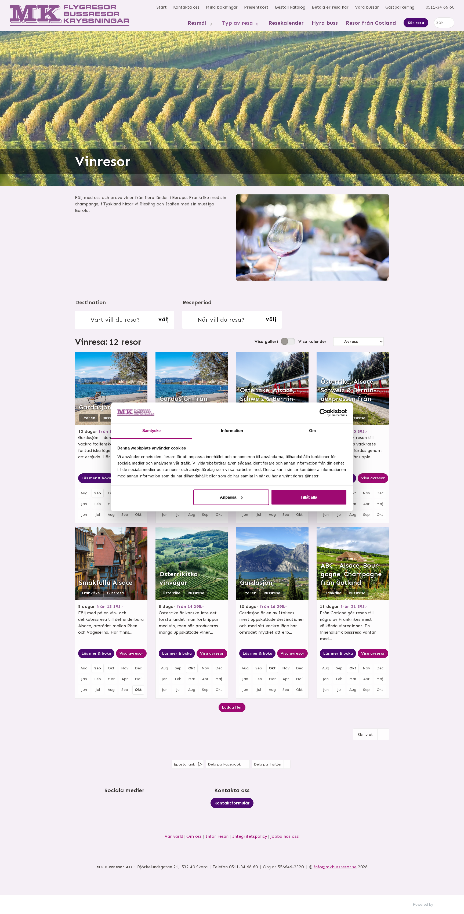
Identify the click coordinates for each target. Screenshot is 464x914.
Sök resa (416, 22)
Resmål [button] (197, 23)
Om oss (194, 836)
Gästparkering (399, 7)
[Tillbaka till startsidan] (69, 15)
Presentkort (256, 7)
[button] (124, 320)
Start (162, 7)
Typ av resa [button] (237, 23)
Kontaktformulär (232, 803)
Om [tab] (312, 430)
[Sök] (450, 23)
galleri (266, 341)
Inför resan (217, 836)
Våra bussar (367, 7)
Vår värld (174, 836)
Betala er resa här (330, 7)
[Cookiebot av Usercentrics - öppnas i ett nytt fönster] (323, 413)
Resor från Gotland (371, 23)
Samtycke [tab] (151, 430)
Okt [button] (138, 689)
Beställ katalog (290, 7)
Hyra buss (325, 23)
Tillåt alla (308, 497)
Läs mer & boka (96, 478)
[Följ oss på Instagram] (130, 805)
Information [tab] (232, 430)
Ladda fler (232, 707)
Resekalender (286, 23)
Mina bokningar (222, 7)
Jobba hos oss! (284, 836)
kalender (312, 341)
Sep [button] (97, 493)
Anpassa (228, 497)
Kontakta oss (186, 7)
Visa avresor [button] (373, 478)
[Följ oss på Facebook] (119, 805)
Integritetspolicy (249, 836)
